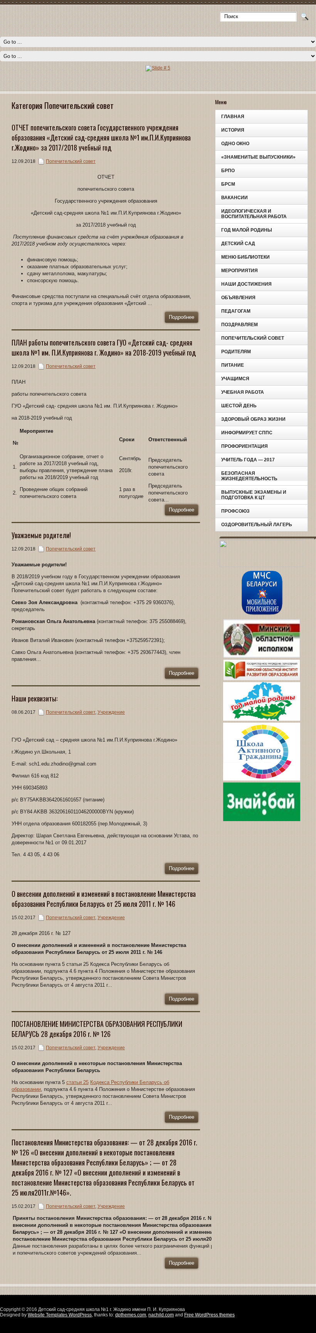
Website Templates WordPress (60, 1315)
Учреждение (111, 712)
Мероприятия (239, 270)
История (232, 130)
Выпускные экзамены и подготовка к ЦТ (253, 495)
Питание (232, 365)
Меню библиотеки (245, 257)
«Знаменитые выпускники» (258, 157)
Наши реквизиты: (34, 698)
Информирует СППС (246, 432)
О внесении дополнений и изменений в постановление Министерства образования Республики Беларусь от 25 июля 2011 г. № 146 (104, 899)
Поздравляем (239, 324)
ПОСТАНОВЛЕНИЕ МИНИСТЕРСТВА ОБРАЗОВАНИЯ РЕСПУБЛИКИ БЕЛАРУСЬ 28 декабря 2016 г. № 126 (97, 1029)
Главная (232, 116)
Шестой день (239, 405)
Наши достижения (246, 284)
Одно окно (235, 143)
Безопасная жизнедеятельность (249, 476)
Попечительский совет (252, 338)
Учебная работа (242, 392)
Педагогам (235, 311)
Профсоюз (235, 511)
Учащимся (235, 378)
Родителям (236, 351)
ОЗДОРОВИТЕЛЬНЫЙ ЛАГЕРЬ (256, 524)
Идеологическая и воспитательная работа (254, 213)
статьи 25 (77, 1082)
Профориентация (244, 446)
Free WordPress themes (209, 1315)
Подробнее (181, 317)
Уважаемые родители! (41, 535)
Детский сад (238, 243)
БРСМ (228, 184)
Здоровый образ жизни (253, 419)
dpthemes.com (130, 1315)
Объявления (238, 297)
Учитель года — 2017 (248, 459)
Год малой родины (246, 230)
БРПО (228, 170)
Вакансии (234, 197)
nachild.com (161, 1315)
